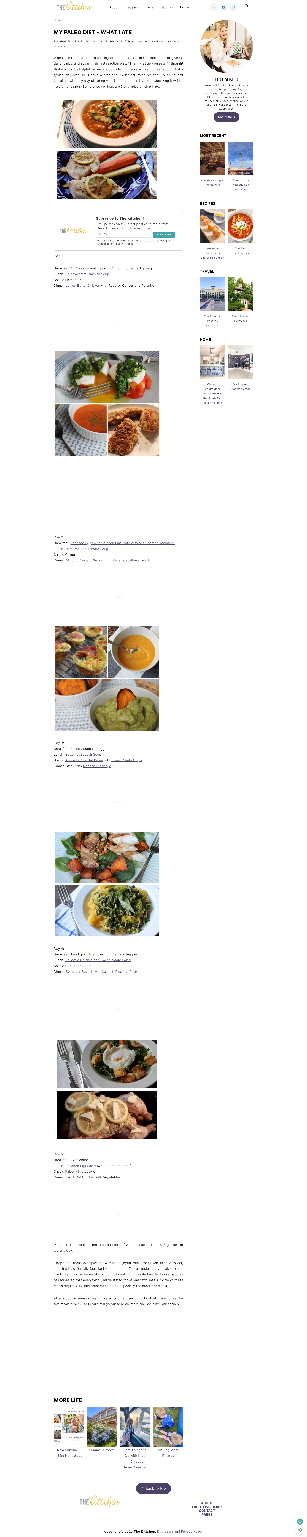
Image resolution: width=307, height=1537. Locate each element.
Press (207, 1514)
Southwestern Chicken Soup (87, 274)
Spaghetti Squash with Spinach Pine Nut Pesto (102, 971)
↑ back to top (153, 1488)
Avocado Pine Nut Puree (84, 760)
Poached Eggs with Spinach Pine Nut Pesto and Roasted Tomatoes (123, 543)
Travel (149, 7)
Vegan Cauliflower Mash (131, 560)
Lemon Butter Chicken (83, 285)
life (66, 20)
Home (184, 7)
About (114, 7)
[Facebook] (214, 7)
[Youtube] (224, 7)
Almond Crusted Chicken (85, 560)
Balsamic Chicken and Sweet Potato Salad (98, 960)
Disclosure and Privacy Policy (180, 1531)
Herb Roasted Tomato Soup (86, 549)
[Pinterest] (233, 7)
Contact (207, 1510)
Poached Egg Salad (80, 1166)
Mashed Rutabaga (97, 766)
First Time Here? (207, 1507)
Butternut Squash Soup (83, 754)
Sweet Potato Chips (126, 760)
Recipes (132, 7)
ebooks (167, 7)
